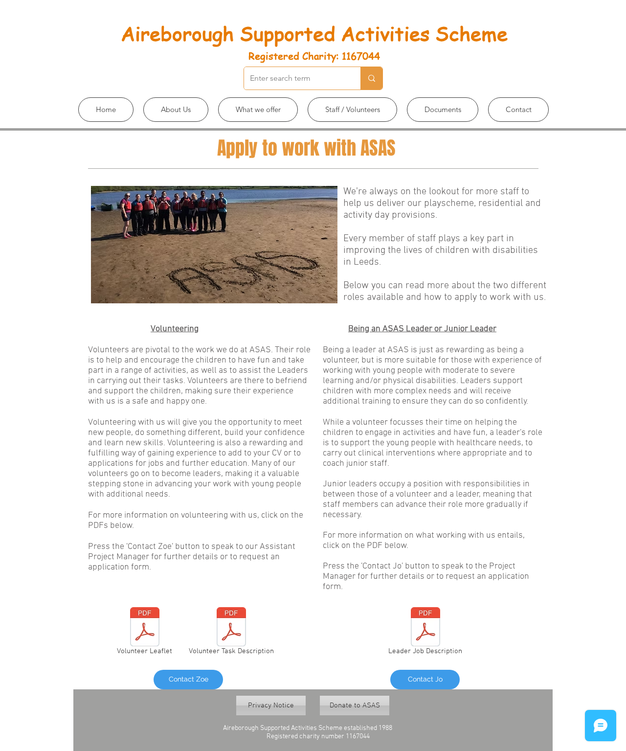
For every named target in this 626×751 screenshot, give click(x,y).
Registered (273, 56)
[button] (175, 109)
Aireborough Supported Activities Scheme (314, 33)
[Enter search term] (371, 78)
